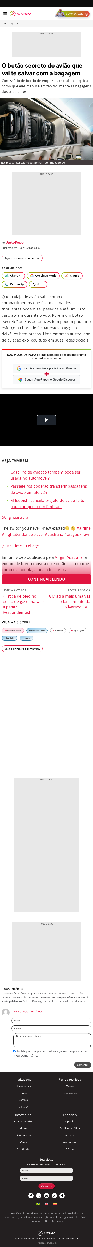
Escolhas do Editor (37, 630)
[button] (73, 14)
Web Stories (69, 1142)
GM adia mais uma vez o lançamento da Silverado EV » (69, 601)
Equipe (23, 1092)
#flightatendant (16, 534)
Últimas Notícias (14, 630)
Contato (23, 1099)
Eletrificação (23, 1149)
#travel (37, 534)
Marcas (70, 1086)
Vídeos (27, 638)
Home (4, 24)
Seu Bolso (10, 638)
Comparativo (70, 1092)
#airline (84, 528)
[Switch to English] (46, 1203)
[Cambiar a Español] (55, 1203)
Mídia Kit (23, 1106)
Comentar (82, 1064)
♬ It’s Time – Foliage (20, 545)
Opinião (69, 1121)
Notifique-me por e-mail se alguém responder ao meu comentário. (50, 1053)
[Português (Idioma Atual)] (38, 1203)
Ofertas (70, 1149)
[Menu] (5, 14)
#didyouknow (76, 534)
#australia (54, 534)
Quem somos (23, 1086)
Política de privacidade (47, 1243)
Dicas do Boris (23, 1135)
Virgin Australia (69, 557)
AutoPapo (15, 242)
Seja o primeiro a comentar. (22, 258)
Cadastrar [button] (46, 1186)
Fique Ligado (16, 24)
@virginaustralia (15, 517)
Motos (23, 1128)
